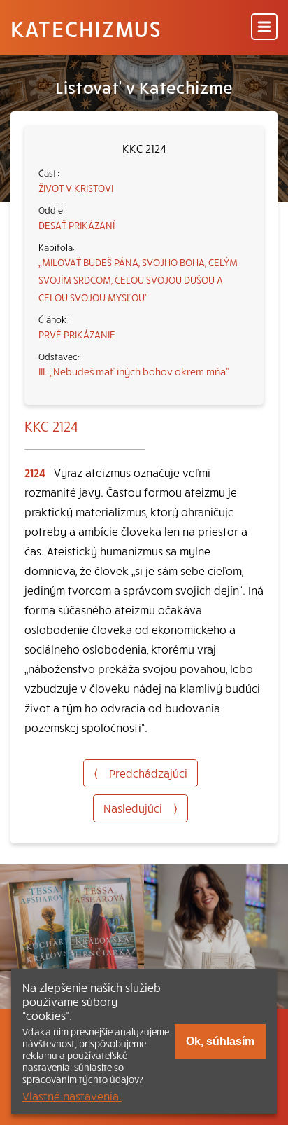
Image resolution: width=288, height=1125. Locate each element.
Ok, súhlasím (220, 1041)
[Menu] (264, 27)
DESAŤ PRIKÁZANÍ (76, 225)
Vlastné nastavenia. (72, 1096)
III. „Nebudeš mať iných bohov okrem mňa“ (133, 371)
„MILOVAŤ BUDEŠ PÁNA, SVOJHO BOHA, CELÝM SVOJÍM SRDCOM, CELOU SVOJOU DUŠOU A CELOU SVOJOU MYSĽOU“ (138, 279)
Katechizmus (85, 28)
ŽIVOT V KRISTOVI (75, 187)
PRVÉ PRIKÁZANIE (76, 334)
